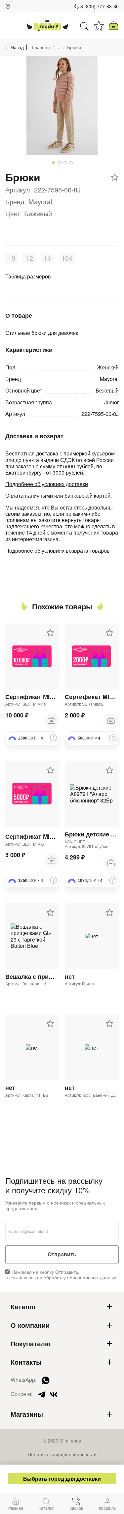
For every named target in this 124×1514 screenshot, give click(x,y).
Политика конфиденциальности (62, 1454)
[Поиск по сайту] (84, 26)
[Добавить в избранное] (115, 177)
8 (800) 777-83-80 (99, 6)
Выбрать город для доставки (62, 1478)
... (59, 47)
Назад (17, 47)
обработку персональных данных (80, 1277)
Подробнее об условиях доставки (46, 484)
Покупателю (31, 1344)
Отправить (62, 1254)
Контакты (26, 1362)
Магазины (27, 1414)
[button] (53, 162)
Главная (41, 47)
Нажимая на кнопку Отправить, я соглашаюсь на (60, 1274)
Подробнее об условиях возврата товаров (57, 550)
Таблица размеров (28, 276)
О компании (30, 1325)
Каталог (23, 1307)
